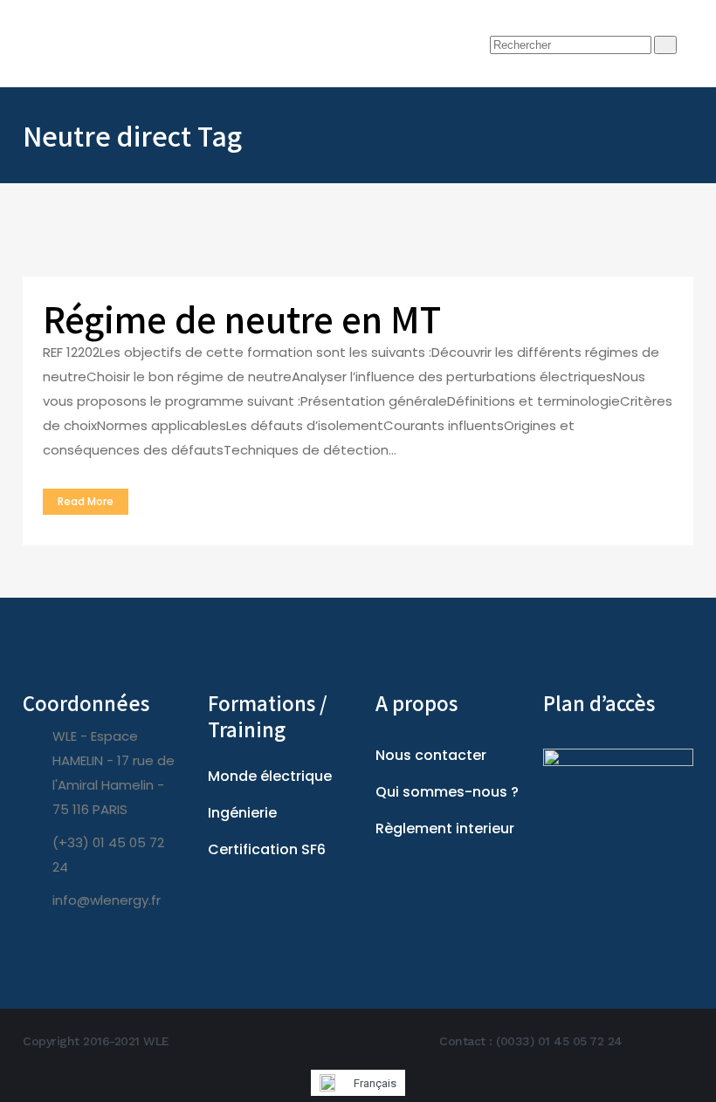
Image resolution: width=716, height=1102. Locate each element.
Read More (86, 501)
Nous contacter (430, 755)
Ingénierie (242, 813)
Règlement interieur (444, 828)
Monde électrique (270, 776)
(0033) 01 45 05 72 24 (559, 1041)
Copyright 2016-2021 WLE (96, 1041)
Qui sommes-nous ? (447, 792)
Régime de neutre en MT (242, 318)
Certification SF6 (267, 849)
